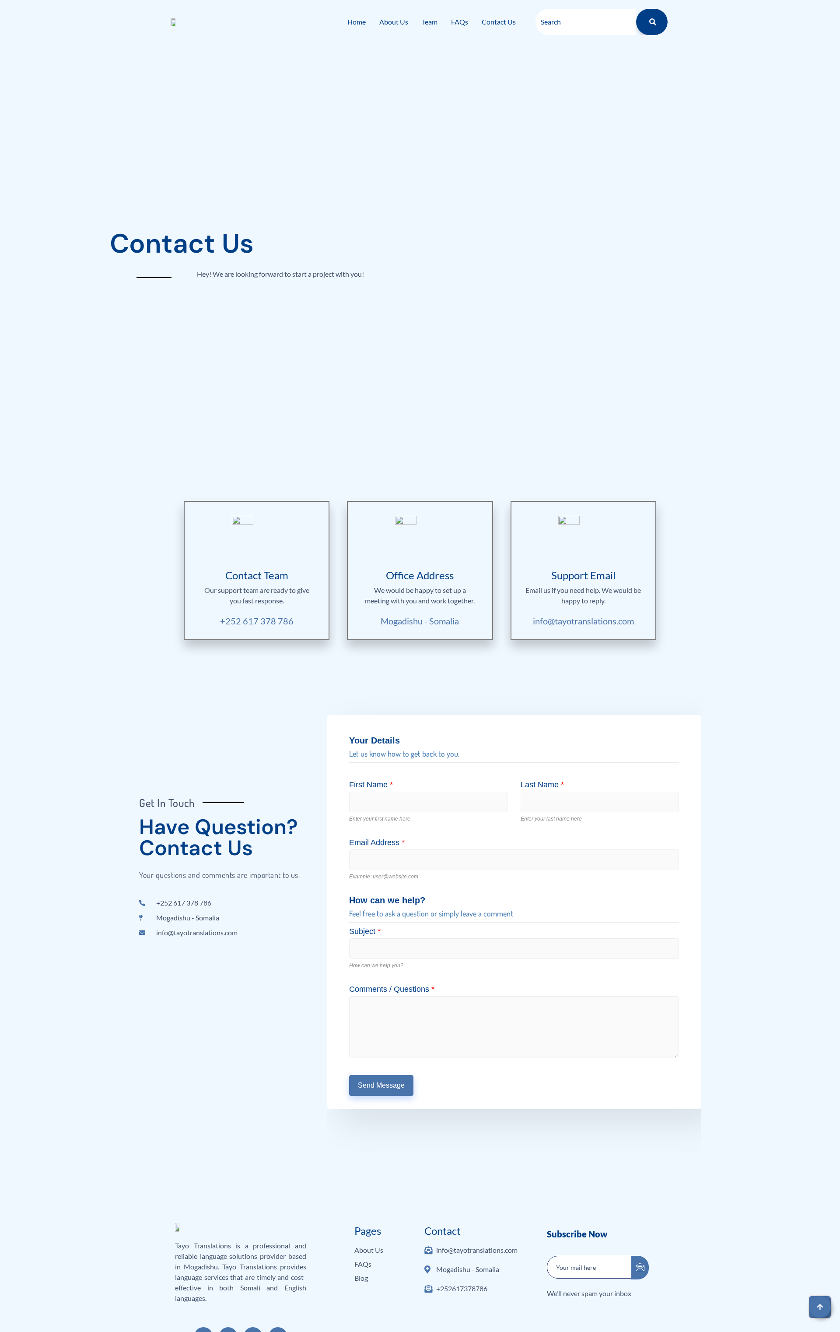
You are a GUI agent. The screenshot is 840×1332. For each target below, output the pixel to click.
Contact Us (499, 22)
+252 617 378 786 (257, 621)
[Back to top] (820, 1307)
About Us (393, 22)
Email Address (377, 842)
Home (356, 22)
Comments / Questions (391, 989)
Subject (365, 931)
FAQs (459, 22)
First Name (371, 784)
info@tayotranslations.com (583, 621)
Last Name (542, 784)
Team (430, 22)
